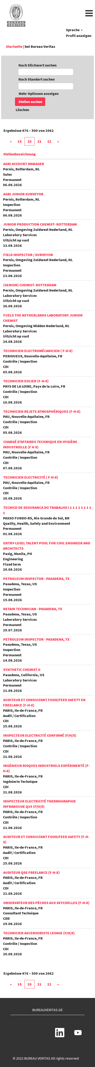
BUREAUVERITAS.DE (47, 1009)
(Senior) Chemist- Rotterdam (29, 285)
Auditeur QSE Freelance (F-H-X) (31, 872)
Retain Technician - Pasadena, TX (32, 608)
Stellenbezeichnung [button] (19, 154)
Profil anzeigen (78, 35)
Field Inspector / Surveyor (28, 254)
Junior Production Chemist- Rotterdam (40, 224)
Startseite (14, 46)
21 (39, 141)
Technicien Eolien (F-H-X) (26, 381)
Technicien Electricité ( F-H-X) (30, 477)
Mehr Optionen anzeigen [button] (39, 93)
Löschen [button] (22, 109)
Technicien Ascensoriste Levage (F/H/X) (39, 933)
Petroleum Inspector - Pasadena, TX (36, 578)
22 (49, 141)
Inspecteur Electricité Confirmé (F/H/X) (39, 735)
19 (20, 141)
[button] (63, 13)
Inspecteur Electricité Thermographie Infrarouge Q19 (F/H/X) (39, 804)
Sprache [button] (73, 29)
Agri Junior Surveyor (23, 194)
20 (29, 141)
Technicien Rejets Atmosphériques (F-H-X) (41, 411)
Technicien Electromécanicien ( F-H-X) (38, 350)
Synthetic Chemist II (21, 669)
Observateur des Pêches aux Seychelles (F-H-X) (46, 902)
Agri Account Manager (23, 163)
